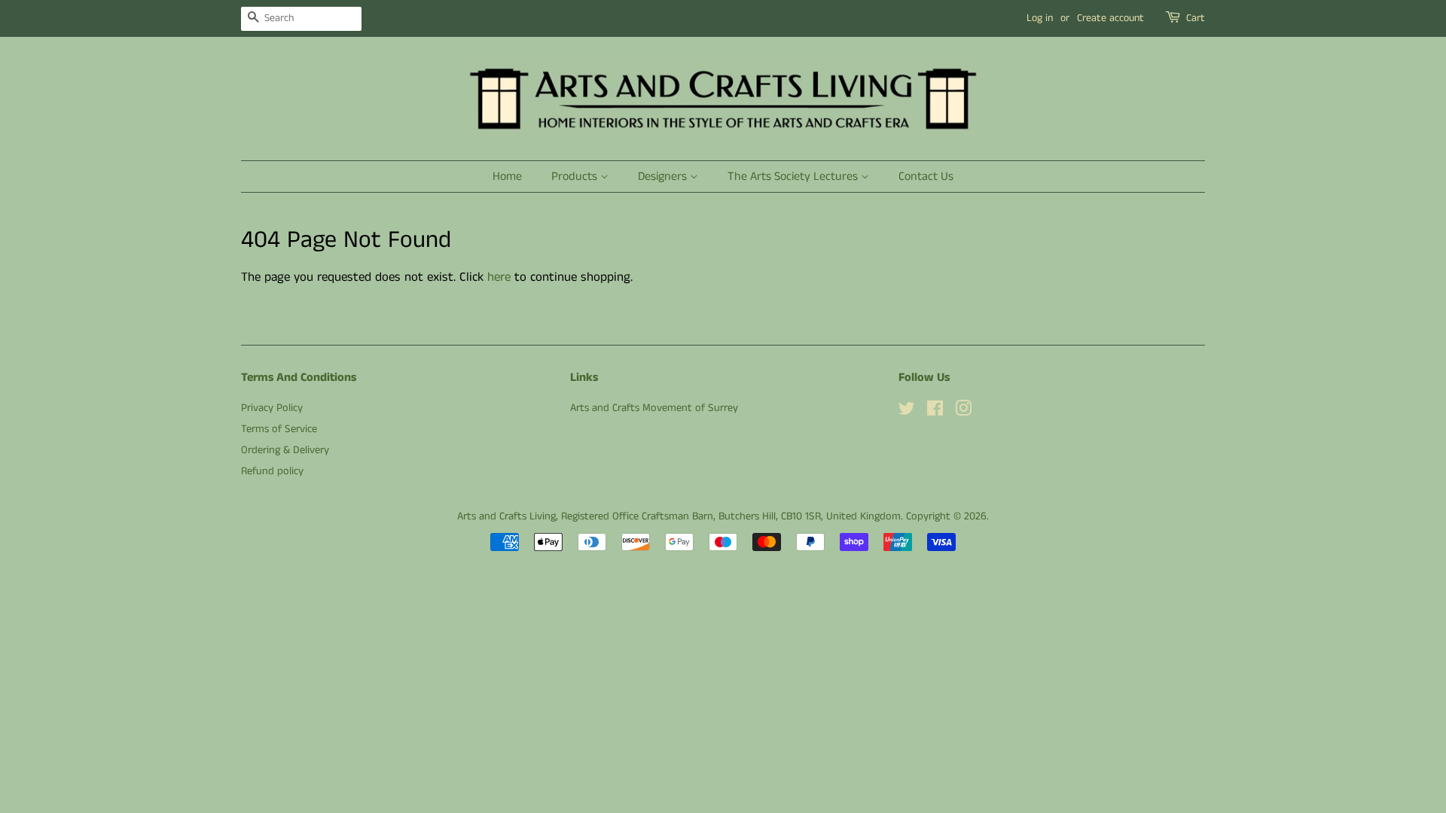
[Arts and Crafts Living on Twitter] (906, 411)
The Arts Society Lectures (794, 176)
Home (507, 176)
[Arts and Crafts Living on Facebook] (935, 411)
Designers (664, 176)
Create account (1110, 18)
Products (575, 176)
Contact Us (925, 176)
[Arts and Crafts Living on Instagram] (963, 411)
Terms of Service (279, 429)
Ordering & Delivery (285, 450)
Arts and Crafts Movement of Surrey (654, 408)
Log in (1040, 18)
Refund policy (272, 471)
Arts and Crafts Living (506, 516)
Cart (1195, 18)
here (499, 277)
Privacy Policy (272, 408)
